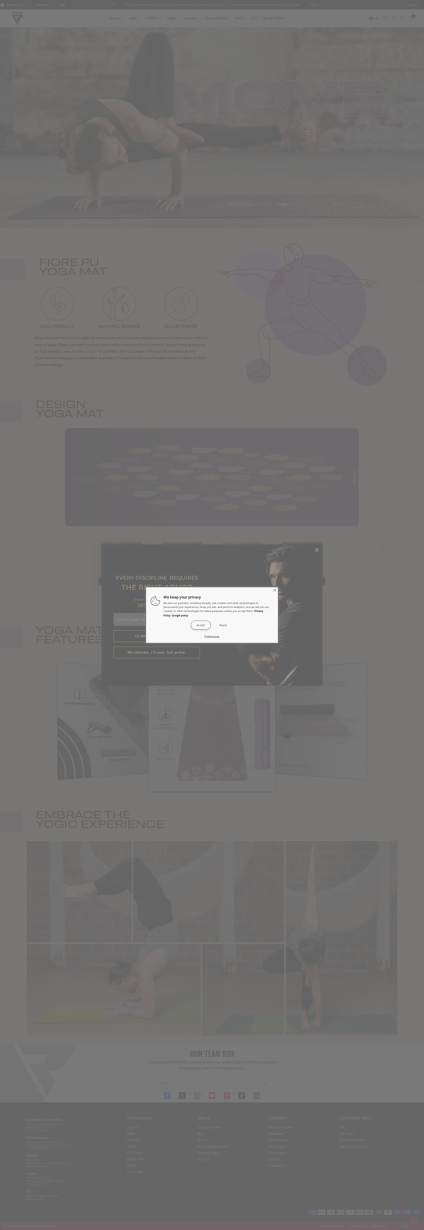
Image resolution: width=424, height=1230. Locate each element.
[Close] (275, 590)
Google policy (180, 615)
